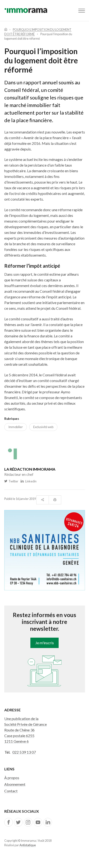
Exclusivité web (43, 427)
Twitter (13, 481)
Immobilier (15, 427)
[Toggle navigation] (81, 11)
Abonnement (14, 784)
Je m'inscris (44, 642)
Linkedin (30, 481)
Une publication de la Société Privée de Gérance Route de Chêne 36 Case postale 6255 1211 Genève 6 (25, 729)
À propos (11, 777)
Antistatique (27, 845)
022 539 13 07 (24, 752)
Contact (11, 791)
